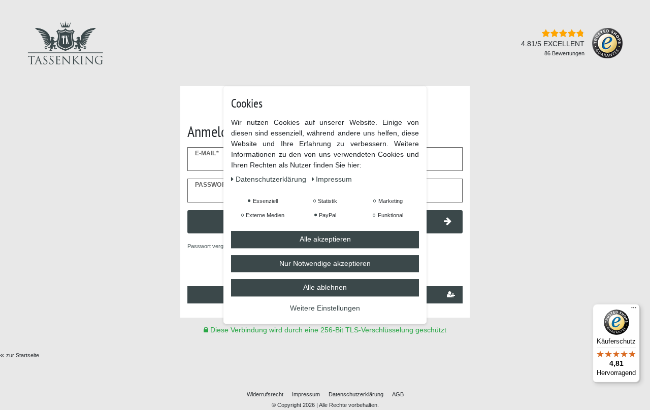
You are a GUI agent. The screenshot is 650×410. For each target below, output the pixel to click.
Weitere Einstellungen (325, 308)
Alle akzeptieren (325, 239)
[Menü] (634, 310)
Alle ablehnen (325, 287)
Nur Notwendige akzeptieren (325, 263)
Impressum (306, 394)
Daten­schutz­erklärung (356, 394)
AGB (398, 394)
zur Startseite (22, 355)
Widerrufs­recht (265, 394)
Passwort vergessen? (214, 246)
